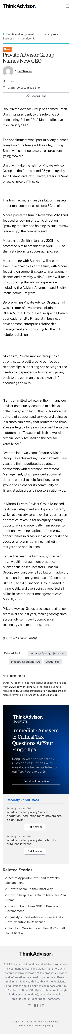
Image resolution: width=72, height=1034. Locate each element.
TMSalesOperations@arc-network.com (38, 690)
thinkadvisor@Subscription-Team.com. (36, 998)
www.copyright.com (20, 686)
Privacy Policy (46, 1025)
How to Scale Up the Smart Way (30, 889)
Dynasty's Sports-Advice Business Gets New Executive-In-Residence (34, 919)
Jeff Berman (25, 71)
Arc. (35, 1021)
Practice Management (20, 34)
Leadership (28, 38)
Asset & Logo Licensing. (43, 694)
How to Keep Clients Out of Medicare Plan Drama (35, 897)
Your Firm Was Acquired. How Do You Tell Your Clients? (35, 930)
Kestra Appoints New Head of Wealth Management (32, 880)
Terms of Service (28, 1025)
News (7, 49)
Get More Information (36, 781)
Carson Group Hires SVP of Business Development (31, 908)
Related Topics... (14, 653)
